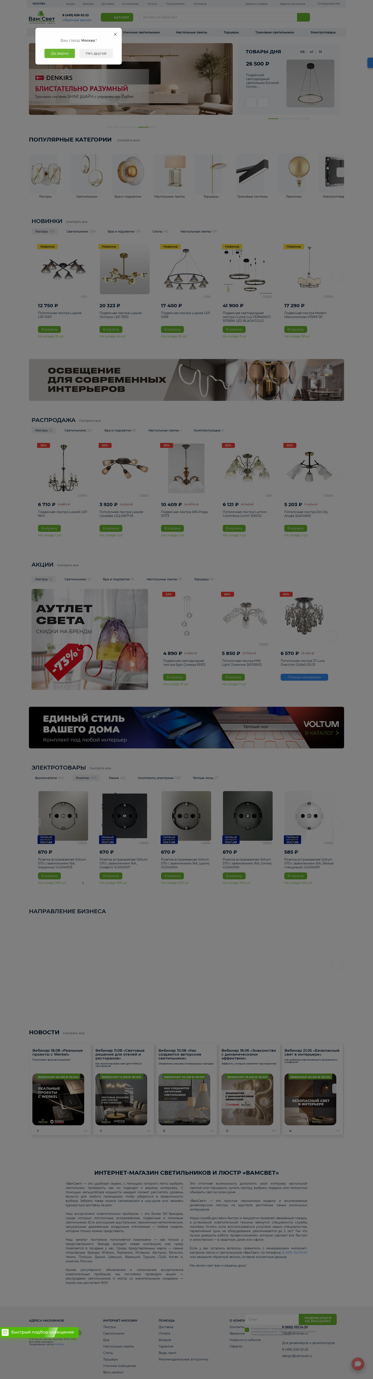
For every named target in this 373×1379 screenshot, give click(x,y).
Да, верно (59, 53)
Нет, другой (96, 53)
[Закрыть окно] (115, 34)
